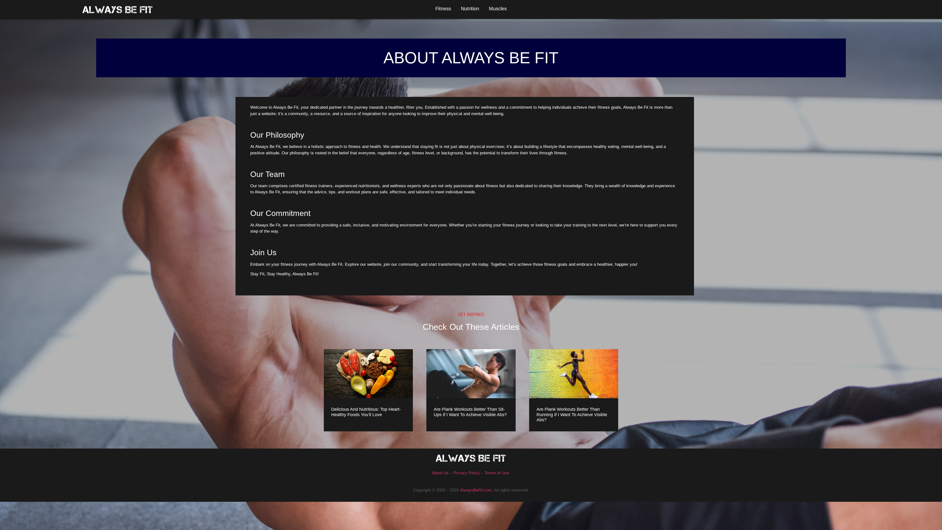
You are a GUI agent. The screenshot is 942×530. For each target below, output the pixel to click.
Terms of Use (496, 473)
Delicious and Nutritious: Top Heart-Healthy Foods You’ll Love (366, 412)
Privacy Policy (466, 473)
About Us (440, 473)
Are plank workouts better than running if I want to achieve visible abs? (571, 414)
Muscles (498, 8)
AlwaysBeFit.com (476, 490)
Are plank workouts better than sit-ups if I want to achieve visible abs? (470, 412)
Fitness (443, 8)
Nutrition (470, 8)
